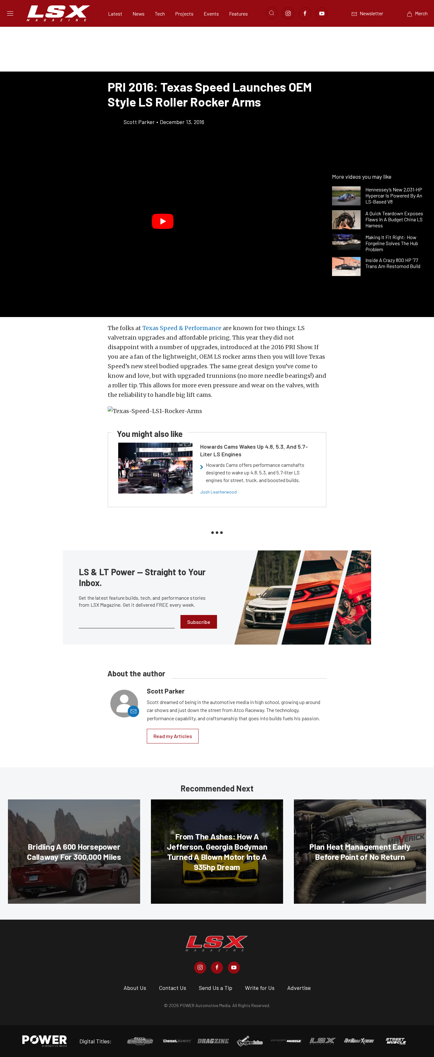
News (138, 13)
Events (211, 13)
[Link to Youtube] (322, 13)
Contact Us (172, 987)
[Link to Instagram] (288, 13)
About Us (135, 987)
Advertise (299, 987)
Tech (160, 13)
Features (238, 13)
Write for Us (260, 987)
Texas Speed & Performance (181, 328)
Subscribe (198, 622)
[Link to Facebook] (305, 13)
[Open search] (271, 13)
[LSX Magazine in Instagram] (200, 968)
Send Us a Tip (215, 987)
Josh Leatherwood (218, 491)
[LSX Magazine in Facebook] (217, 968)
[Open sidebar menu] (10, 13)
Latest (115, 13)
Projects (184, 13)
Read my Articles (172, 736)
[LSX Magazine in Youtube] (234, 968)
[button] (162, 221)
